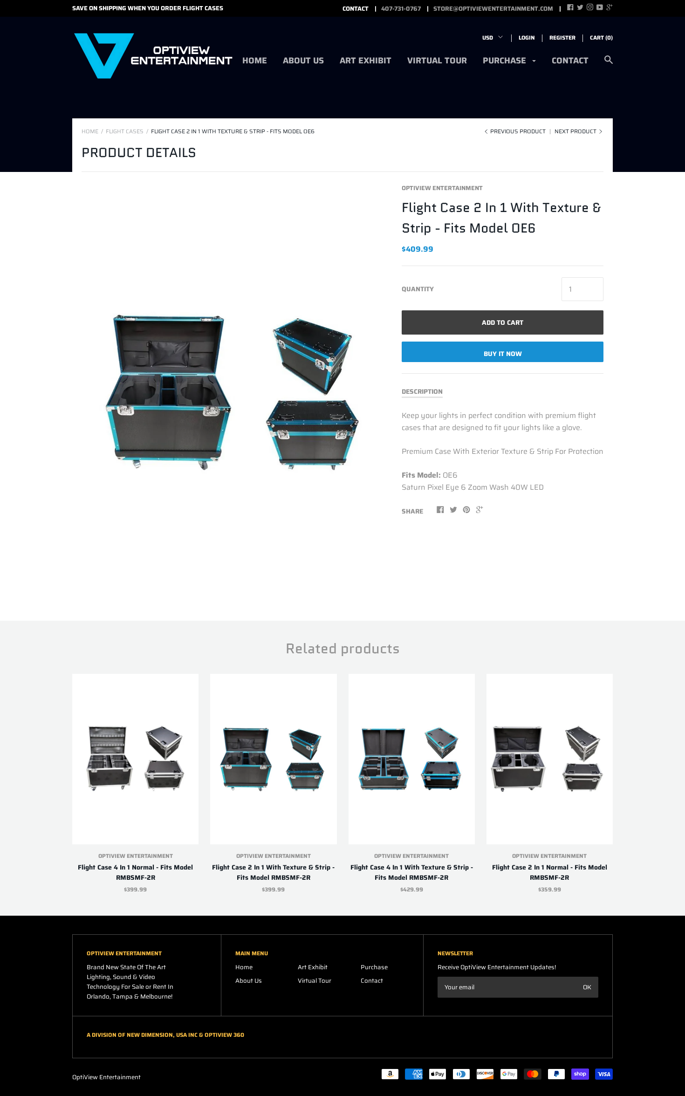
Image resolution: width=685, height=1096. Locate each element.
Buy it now (503, 354)
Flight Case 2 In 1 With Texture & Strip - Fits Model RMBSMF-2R (273, 872)
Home (254, 60)
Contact (570, 60)
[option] (236, 392)
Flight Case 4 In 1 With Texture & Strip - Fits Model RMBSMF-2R (411, 872)
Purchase (505, 60)
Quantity (418, 289)
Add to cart (502, 322)
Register (562, 37)
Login (527, 37)
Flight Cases (125, 131)
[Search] (608, 65)
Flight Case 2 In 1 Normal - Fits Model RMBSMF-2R (549, 872)
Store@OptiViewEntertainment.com (493, 9)
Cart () (601, 37)
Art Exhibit (365, 60)
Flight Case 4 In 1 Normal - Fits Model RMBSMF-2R (135, 872)
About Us (303, 60)
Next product (576, 131)
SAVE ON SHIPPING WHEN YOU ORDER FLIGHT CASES (147, 8)
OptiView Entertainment (442, 188)
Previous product (518, 131)
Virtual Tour (437, 60)
